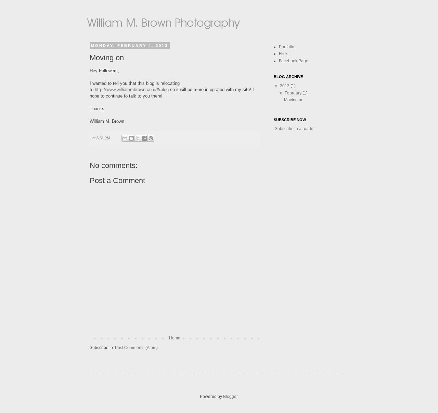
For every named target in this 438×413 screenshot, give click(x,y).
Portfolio (286, 46)
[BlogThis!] (131, 138)
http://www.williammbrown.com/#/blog (131, 89)
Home (174, 338)
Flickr (284, 53)
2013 (285, 85)
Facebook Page (293, 61)
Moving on (294, 100)
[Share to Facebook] (144, 138)
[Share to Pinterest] (150, 138)
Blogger (230, 396)
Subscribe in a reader (295, 128)
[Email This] (124, 138)
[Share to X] (137, 138)
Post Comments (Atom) (136, 347)
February (293, 93)
